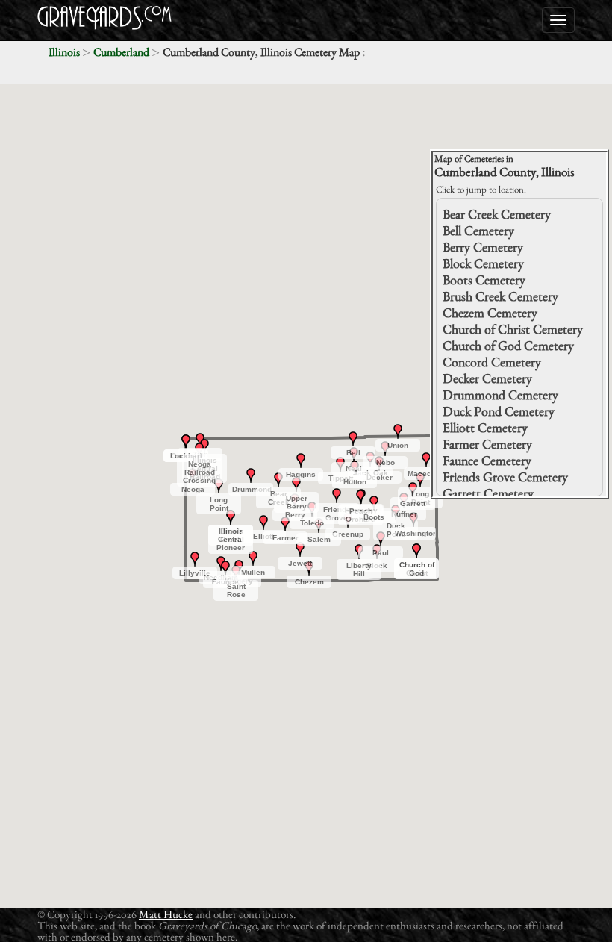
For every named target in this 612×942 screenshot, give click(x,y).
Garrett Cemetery (488, 493)
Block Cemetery (483, 263)
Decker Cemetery (487, 378)
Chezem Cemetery (490, 312)
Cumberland (121, 52)
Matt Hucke (166, 914)
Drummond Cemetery (500, 394)
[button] (278, 480)
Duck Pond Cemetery (499, 410)
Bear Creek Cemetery (497, 213)
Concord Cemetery (492, 361)
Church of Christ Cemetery (513, 328)
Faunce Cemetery (487, 460)
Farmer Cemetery (487, 443)
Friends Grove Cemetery (505, 476)
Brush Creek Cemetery (500, 296)
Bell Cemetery (478, 230)
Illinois (64, 52)
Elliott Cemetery (485, 427)
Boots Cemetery (484, 279)
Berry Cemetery (483, 246)
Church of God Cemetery (508, 345)
